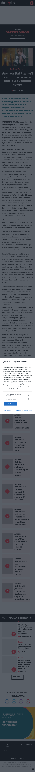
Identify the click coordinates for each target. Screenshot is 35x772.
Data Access (17, 410)
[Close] (31, 361)
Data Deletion (7, 410)
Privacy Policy (28, 410)
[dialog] (17, 386)
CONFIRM (10, 404)
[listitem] (17, 394)
